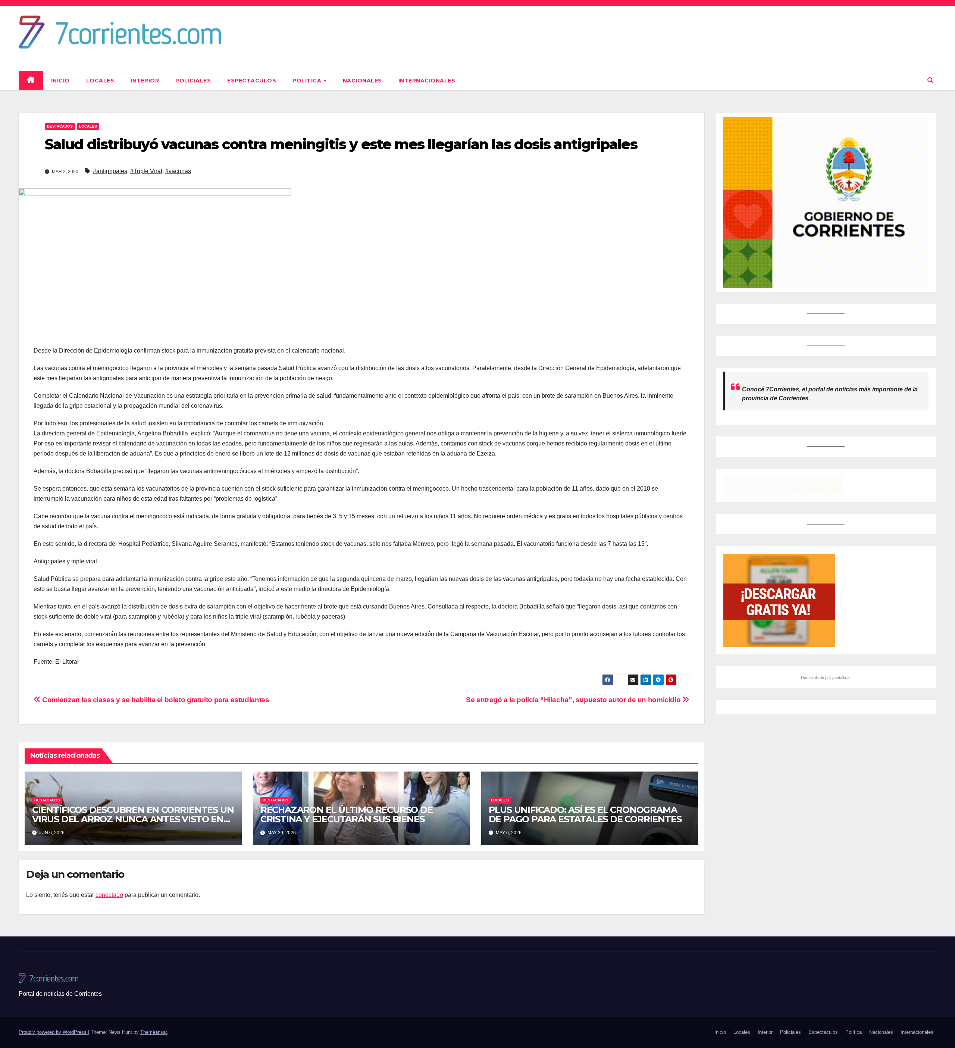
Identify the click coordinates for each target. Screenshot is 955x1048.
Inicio (60, 80)
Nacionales (362, 80)
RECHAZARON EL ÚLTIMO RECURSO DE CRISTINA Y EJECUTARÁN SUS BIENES (346, 814)
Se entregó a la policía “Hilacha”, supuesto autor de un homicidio (574, 700)
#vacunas (178, 171)
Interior (145, 80)
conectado (109, 895)
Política (307, 80)
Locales (100, 80)
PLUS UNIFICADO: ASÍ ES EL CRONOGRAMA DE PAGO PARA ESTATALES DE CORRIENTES (585, 814)
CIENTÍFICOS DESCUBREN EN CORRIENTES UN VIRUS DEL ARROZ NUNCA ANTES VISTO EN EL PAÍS (133, 819)
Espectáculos (251, 80)
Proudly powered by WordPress (53, 1032)
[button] (930, 80)
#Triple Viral (146, 171)
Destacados (60, 126)
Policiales (193, 80)
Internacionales (426, 80)
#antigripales (110, 171)
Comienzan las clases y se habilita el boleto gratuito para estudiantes (155, 700)
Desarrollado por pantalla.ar (826, 677)
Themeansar (153, 1032)
